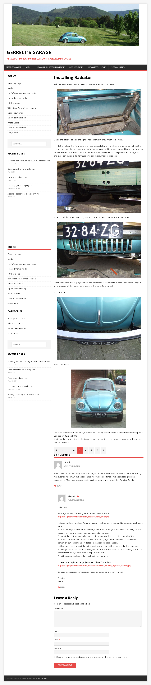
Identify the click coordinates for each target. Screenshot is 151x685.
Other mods (13, 333)
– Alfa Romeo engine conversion (22, 93)
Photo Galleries (118, 67)
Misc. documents (76, 67)
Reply (59, 486)
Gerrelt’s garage (13, 67)
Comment (58, 608)
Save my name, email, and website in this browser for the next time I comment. (92, 657)
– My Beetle (13, 133)
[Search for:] (29, 143)
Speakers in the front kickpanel (21, 169)
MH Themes (42, 678)
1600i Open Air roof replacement (50, 67)
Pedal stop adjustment (18, 177)
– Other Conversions (17, 128)
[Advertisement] (30, 222)
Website (57, 648)
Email (56, 640)
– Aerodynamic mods (17, 98)
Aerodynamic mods (16, 318)
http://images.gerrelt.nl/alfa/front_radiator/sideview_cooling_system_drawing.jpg (94, 565)
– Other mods (14, 103)
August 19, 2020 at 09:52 (72, 466)
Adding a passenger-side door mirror (24, 194)
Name (57, 631)
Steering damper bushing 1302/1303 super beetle (29, 161)
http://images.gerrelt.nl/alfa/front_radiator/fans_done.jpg (83, 517)
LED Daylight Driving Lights (20, 185)
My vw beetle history (97, 67)
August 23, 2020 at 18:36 (76, 500)
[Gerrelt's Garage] (75, 44)
